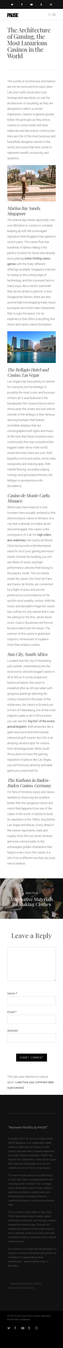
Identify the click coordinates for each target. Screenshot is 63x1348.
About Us (13, 1283)
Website (12, 1030)
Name (12, 993)
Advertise (26, 1283)
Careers (37, 1283)
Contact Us (28, 1288)
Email (11, 1012)
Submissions (14, 1288)
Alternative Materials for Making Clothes (31, 898)
